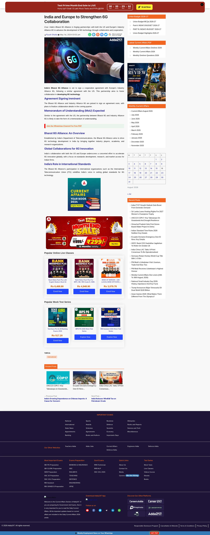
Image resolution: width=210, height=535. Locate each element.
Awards (88, 424)
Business (110, 421)
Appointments (70, 431)
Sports (88, 421)
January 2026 (136, 138)
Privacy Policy (202, 526)
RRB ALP (97, 468)
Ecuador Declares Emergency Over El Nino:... (84, 387)
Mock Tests (148, 465)
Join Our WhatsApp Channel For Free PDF (64, 126)
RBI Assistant (49, 483)
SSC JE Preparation (51, 475)
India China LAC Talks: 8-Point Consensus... (111, 387)
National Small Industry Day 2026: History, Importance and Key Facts (144, 282)
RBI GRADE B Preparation (54, 486)
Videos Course (149, 472)
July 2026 (135, 115)
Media (121, 472)
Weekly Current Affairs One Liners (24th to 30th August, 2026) (146, 276)
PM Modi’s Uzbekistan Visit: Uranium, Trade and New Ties (146, 263)
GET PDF (154, 533)
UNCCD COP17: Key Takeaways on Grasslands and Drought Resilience (145, 219)
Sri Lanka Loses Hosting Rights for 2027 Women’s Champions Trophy (147, 213)
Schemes (89, 428)
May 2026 (135, 123)
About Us (122, 465)
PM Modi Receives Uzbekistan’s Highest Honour (147, 270)
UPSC (71, 486)
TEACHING (73, 475)
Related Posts (50, 366)
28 (151, 177)
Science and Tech (133, 428)
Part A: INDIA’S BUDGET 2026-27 (146, 25)
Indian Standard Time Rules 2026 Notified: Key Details (144, 232)
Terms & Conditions (187, 526)
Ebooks (147, 475)
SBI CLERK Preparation (53, 468)
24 (129, 177)
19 (140, 173)
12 (140, 168)
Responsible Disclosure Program (146, 526)
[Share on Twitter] (106, 34)
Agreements (90, 431)
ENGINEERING (74, 483)
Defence (110, 424)
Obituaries (131, 421)
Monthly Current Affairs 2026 (144, 52)
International (52, 357)
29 (157, 177)
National (68, 421)
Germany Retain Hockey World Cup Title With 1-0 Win (147, 257)
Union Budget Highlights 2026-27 (146, 33)
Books (146, 479)
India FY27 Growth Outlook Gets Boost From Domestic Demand (146, 206)
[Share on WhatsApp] (89, 34)
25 (135, 177)
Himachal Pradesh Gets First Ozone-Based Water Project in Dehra (145, 225)
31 (129, 182)
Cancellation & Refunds (169, 526)
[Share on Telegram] (93, 34)
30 (162, 177)
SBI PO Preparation (51, 465)
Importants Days (113, 435)
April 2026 (135, 126)
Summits (110, 428)
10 (129, 168)
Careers (128, 475)
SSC (70, 468)
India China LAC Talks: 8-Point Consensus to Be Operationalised (144, 251)
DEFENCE (73, 479)
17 (129, 173)
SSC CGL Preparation (52, 479)
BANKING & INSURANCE (78, 465)
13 (146, 168)
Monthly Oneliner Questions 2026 (146, 55)
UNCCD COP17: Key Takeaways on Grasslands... (57, 387)
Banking (68, 435)
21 (151, 173)
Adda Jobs (90, 446)
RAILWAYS (73, 472)
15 (157, 168)
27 (146, 177)
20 (146, 173)
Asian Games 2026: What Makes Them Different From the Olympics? (146, 295)
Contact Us (123, 468)
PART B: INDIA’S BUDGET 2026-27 (147, 29)
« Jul (129, 194)
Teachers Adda (70, 446)
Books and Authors (93, 435)
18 (135, 173)
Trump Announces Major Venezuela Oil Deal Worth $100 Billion (146, 289)
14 (151, 168)
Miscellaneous (132, 431)
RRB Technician (100, 465)
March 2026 (136, 130)
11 (134, 168)
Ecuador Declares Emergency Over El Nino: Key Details (146, 238)
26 (140, 177)
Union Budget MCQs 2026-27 (144, 22)
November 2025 (137, 145)
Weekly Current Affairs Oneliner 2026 (147, 48)
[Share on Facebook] (101, 34)
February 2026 (137, 134)
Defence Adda (112, 450)
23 (162, 173)
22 (157, 173)
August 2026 (142, 111)
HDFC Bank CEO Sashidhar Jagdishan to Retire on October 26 (146, 244)
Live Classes (148, 468)
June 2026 (135, 119)
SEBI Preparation (50, 472)
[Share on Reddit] (97, 34)
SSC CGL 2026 (99, 472)
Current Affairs (112, 446)
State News (69, 428)
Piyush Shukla (51, 34)
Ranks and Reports (134, 424)
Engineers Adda (133, 446)
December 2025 (137, 142)
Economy (110, 431)
